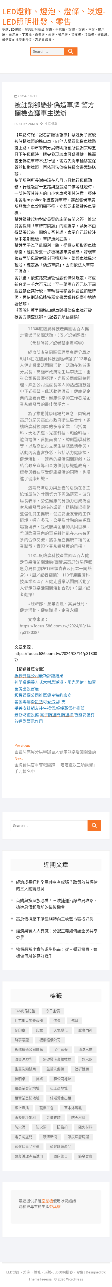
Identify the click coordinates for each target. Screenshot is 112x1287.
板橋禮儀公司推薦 (29, 1050)
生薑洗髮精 (55, 1069)
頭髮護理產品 (60, 1147)
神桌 (39, 1079)
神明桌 (20, 1079)
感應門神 (85, 1030)
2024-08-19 (28, 96)
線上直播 (22, 1108)
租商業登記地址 (27, 1088)
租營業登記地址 (27, 1098)
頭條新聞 (50, 1137)
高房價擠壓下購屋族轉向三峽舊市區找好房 (55, 919)
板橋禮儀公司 (50, 1040)
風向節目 (61, 1156)
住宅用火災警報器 (29, 1021)
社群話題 (82, 1069)
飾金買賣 (85, 1156)
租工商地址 (59, 1088)
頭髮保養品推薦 (27, 1147)
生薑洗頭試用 (25, 1069)
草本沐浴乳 (73, 1108)
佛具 (74, 1021)
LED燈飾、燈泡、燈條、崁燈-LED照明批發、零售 (54, 17)
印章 (39, 1030)
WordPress (74, 1279)
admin (32, 124)
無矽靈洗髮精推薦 (57, 1059)
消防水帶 (85, 1050)
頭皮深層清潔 (78, 1137)
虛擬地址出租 (25, 1118)
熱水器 (87, 1059)
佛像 (57, 1021)
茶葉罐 (55, 1207)
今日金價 (53, 1011)
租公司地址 (62, 1079)
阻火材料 (85, 1127)
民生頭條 (61, 1050)
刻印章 (20, 1030)
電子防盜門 (23, 1137)
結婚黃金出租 (60, 1098)
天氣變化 (61, 1030)
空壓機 (47, 1201)
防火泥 (20, 1127)
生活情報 (51, 124)
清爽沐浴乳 (23, 1059)
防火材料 (78, 1118)
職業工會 (46, 1108)
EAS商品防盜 (25, 1011)
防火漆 (41, 1127)
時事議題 (22, 1040)
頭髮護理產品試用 (29, 1156)
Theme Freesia (40, 1279)
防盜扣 (62, 1127)
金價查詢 (53, 1118)
